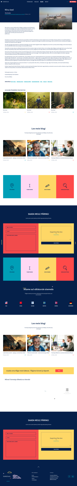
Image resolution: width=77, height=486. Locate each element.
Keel (41, 81)
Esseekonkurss (18, 14)
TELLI (59, 370)
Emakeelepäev (27, 81)
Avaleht (6, 14)
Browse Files (56, 234)
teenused (30, 1)
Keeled (23, 14)
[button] (67, 2)
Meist (46, 1)
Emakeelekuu (20, 81)
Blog (41, 1)
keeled (36, 1)
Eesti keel (13, 14)
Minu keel (50, 81)
